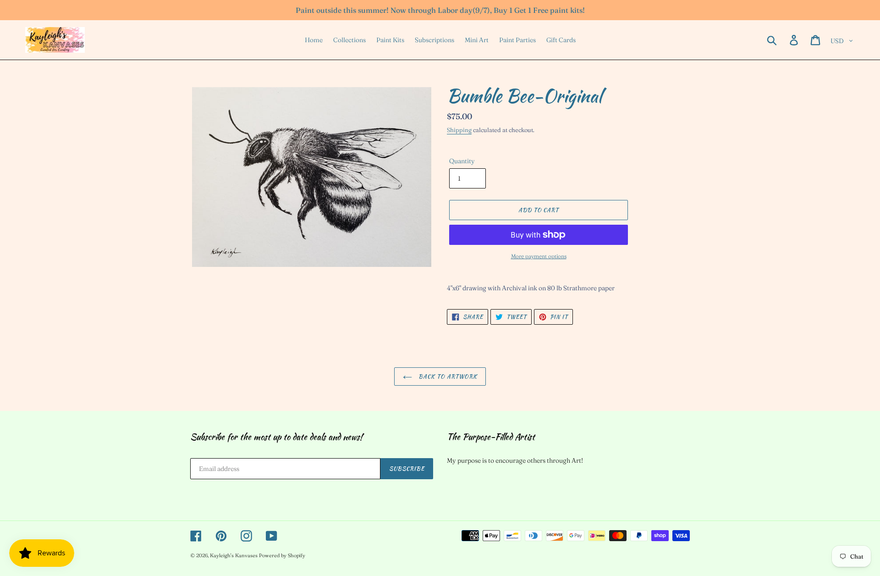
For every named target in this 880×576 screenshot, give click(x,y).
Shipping (459, 129)
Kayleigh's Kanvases (234, 555)
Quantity (462, 161)
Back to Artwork (447, 376)
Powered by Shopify (282, 555)
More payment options (538, 256)
